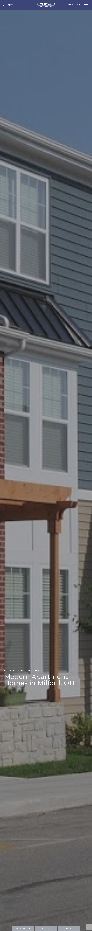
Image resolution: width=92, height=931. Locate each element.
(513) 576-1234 (11, 5)
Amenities (69, 929)
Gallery (46, 929)
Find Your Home (74, 5)
